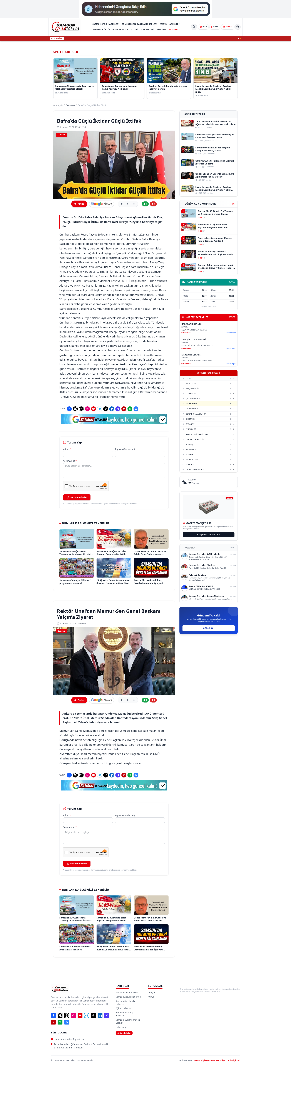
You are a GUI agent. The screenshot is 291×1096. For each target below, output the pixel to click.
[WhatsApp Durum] (129, 408)
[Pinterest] (123, 408)
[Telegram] (99, 408)
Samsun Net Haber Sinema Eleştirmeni (206, 596)
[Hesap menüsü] (238, 27)
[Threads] (81, 408)
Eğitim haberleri (169, 24)
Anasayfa (58, 105)
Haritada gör (231, 333)
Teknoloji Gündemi (197, 575)
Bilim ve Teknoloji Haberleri (124, 1014)
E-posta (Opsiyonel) (125, 449)
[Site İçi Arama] (194, 27)
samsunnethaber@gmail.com (70, 1039)
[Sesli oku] (122, 204)
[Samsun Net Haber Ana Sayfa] (65, 26)
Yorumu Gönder (78, 497)
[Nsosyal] (117, 408)
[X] (75, 408)
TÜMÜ (231, 548)
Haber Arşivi (122, 1027)
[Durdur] (134, 204)
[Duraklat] (128, 204)
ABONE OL (208, 628)
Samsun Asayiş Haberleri (128, 996)
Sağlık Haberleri (144, 29)
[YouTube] (93, 408)
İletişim (152, 992)
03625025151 (186, 333)
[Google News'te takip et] (101, 204)
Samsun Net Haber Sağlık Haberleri (205, 554)
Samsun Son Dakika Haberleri (139, 24)
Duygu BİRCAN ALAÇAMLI (201, 586)
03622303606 (186, 348)
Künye (151, 996)
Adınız (67, 449)
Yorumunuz (70, 460)
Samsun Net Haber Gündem (202, 565)
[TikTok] (105, 408)
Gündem (161, 29)
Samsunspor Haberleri (105, 24)
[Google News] (136, 408)
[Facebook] (69, 408)
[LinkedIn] (111, 408)
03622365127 (186, 363)
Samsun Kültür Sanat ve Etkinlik (112, 29)
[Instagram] (87, 408)
